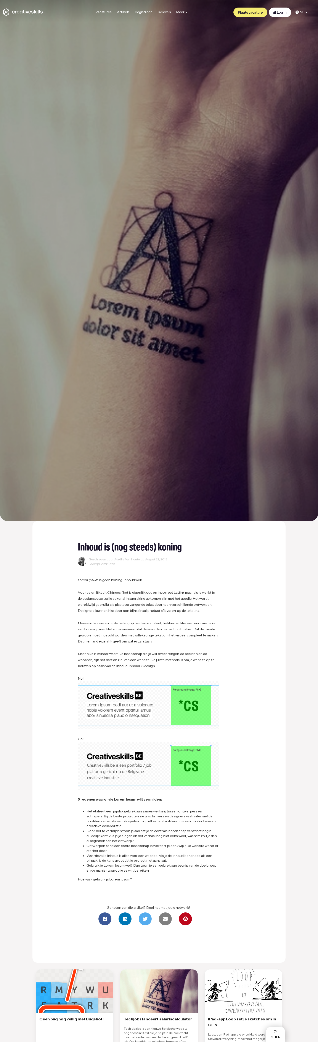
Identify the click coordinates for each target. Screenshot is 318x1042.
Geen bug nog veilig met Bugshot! (71, 1019)
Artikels (123, 12)
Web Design (113, 569)
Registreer (143, 12)
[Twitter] (145, 918)
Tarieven (164, 12)
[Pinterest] (185, 918)
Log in (281, 12)
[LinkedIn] (125, 918)
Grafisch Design (90, 569)
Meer (180, 12)
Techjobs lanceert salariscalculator (158, 1019)
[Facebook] (104, 918)
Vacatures (103, 12)
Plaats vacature (250, 12)
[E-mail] (165, 918)
